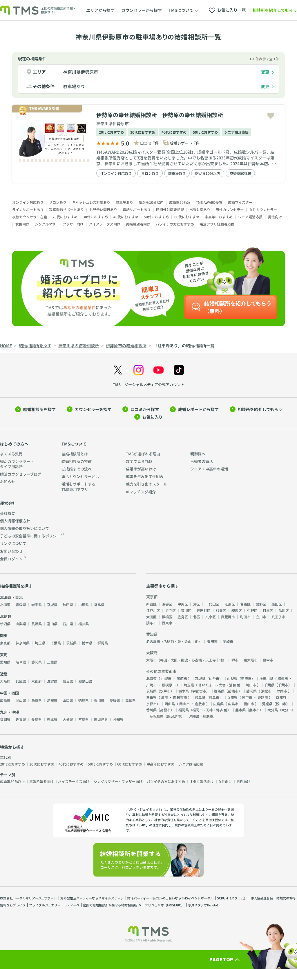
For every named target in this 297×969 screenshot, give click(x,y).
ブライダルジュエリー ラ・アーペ (54, 905)
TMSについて (73, 444)
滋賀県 (52, 681)
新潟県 (5, 623)
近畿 (4, 674)
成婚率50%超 (240, 173)
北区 (196, 616)
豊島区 (183, 616)
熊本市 (254, 709)
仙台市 (214, 678)
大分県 (68, 719)
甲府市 (246, 678)
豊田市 (212, 641)
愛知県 (5, 661)
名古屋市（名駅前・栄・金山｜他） (174, 641)
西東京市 (169, 622)
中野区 (252, 610)
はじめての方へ (14, 444)
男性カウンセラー (230, 209)
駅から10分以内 (207, 173)
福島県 (99, 604)
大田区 (151, 616)
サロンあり (150, 173)
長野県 (36, 623)
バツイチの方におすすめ (175, 223)
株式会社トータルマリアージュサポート (28, 898)
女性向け (22, 223)
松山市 (281, 703)
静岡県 (36, 661)
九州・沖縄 (9, 712)
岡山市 (184, 703)
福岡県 (5, 719)
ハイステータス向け (104, 223)
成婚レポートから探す (198, 409)
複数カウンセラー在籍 (29, 216)
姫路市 (263, 697)
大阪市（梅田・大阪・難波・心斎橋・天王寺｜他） (186, 659)
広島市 (233, 703)
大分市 (286, 709)
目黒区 (268, 610)
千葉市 (283, 684)
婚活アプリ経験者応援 (217, 223)
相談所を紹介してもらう (275, 10)
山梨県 (21, 623)
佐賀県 (21, 719)
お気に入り (152, 417)
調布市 (151, 622)
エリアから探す (100, 10)
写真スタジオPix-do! (203, 905)
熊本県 (52, 719)
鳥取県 (36, 700)
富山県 (52, 623)
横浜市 (283, 678)
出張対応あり (199, 209)
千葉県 (55, 642)
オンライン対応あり (116, 173)
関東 (4, 635)
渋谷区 (167, 603)
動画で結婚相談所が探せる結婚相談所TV (112, 905)
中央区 (183, 603)
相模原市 (169, 684)
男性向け (275, 216)
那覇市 (208, 716)
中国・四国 (9, 693)
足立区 (170, 610)
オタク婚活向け (201, 781)
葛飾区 (261, 603)
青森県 (21, 604)
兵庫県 (21, 681)
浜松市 (266, 690)
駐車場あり (74, 86)
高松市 (165, 709)
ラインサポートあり (28, 209)
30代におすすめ (142, 132)
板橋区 (167, 616)
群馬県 (102, 642)
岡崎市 (228, 641)
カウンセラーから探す (141, 10)
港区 (196, 603)
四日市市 (180, 697)
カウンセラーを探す (93, 409)
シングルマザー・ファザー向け (59, 223)
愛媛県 (115, 700)
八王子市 (278, 616)
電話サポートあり (137, 209)
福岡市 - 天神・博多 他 (209, 709)
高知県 (130, 700)
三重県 (52, 661)
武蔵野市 (228, 616)
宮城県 (52, 604)
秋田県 (68, 604)
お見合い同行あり (103, 209)
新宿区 (151, 603)
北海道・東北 (11, 597)
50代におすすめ (205, 132)
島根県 (52, 700)
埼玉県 (40, 642)
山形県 (83, 604)
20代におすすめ (111, 132)
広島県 (5, 700)
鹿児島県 (101, 719)
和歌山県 (85, 681)
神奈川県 (23, 642)
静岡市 (282, 690)
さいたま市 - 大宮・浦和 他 (219, 684)
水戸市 (165, 690)
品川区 (283, 610)
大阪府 (5, 681)
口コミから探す (145, 409)
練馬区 (236, 610)
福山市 (249, 703)
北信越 (5, 616)
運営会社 (8, 503)
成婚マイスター (240, 202)
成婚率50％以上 (12, 781)
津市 (164, 697)
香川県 (99, 700)
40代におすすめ (174, 132)
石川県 (68, 623)
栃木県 (87, 642)
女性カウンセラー (263, 209)
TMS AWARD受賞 (209, 202)
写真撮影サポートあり (66, 209)
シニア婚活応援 (236, 132)
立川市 (261, 616)
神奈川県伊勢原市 (80, 72)
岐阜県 (21, 661)
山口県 (68, 700)
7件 (156, 143)
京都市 (151, 703)
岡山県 (21, 700)
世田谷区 (204, 610)
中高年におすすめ (219, 216)
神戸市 (247, 697)
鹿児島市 (174, 716)
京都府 (36, 681)
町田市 (245, 616)
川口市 (251, 684)
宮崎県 (83, 719)
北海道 (5, 604)
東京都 (5, 642)
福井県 (83, 623)
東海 (4, 654)
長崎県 (36, 719)
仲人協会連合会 (262, 898)
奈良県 (68, 681)
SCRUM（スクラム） (232, 898)
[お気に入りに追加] (270, 115)
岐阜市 (214, 697)
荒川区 (186, 610)
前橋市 (233, 690)
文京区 (210, 616)
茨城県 (71, 642)
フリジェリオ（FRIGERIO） (164, 905)
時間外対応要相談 (170, 209)
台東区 (245, 603)
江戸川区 (153, 610)
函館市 (182, 678)
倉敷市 (200, 703)
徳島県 (83, 700)
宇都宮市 (199, 690)
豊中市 (268, 659)
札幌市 (166, 678)
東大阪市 (251, 659)
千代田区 (212, 603)
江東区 (229, 603)
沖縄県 (118, 719)
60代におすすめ (186, 216)
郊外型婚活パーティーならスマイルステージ (92, 898)
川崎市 (151, 684)
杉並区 (221, 610)
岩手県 (36, 604)
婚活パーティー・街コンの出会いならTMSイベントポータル (170, 898)
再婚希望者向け (138, 223)
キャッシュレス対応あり (91, 202)
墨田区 (276, 603)
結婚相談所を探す (39, 409)
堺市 (234, 659)
